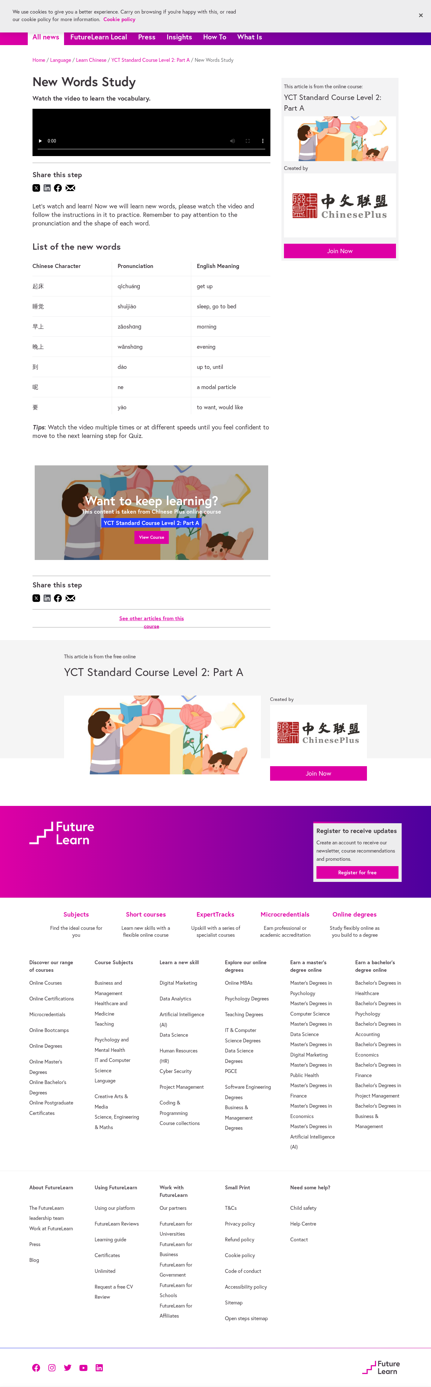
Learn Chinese (91, 60)
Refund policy (239, 1239)
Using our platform (115, 1208)
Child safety (303, 1208)
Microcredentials (47, 1014)
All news (45, 36)
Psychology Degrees (247, 998)
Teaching (104, 1024)
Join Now (340, 251)
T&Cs (231, 1208)
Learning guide (110, 1239)
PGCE (231, 1071)
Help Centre (303, 1224)
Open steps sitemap (246, 1318)
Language (60, 60)
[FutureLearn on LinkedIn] (99, 1367)
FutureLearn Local (98, 36)
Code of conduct (243, 1271)
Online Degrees (45, 1046)
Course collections (180, 1123)
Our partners (173, 1208)
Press (147, 36)
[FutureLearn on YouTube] (83, 1367)
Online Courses (45, 983)
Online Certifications (51, 998)
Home (38, 60)
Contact (299, 1239)
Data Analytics (175, 998)
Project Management (182, 1087)
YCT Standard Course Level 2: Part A (150, 60)
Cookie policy (240, 1255)
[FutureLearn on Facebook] (37, 1367)
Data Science (174, 1035)
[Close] (421, 15)
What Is (249, 36)
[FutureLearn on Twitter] (67, 1367)
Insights (179, 36)
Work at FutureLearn (51, 1228)
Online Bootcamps (49, 1030)
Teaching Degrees (244, 1014)
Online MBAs (238, 983)
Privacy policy (240, 1224)
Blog (34, 1260)
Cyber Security (176, 1071)
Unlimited (105, 1271)
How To (214, 36)
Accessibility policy (246, 1287)
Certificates (107, 1255)
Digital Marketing (178, 983)
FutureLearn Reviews (117, 1224)
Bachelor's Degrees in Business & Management (378, 1116)
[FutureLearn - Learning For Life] (381, 1366)
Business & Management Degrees (239, 1117)
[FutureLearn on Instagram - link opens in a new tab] (52, 1367)
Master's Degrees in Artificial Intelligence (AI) (312, 1136)
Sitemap (234, 1302)
